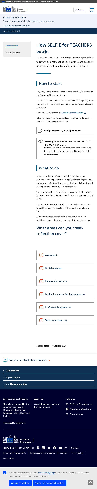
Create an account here (72, 112)
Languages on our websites (42, 452)
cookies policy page (46, 472)
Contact (74, 447)
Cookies (63, 452)
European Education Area (15, 399)
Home (5, 31)
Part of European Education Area (16, 25)
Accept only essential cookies (49, 483)
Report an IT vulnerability (14, 452)
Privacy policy (77, 452)
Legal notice (8, 458)
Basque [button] (81, 10)
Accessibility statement (14, 423)
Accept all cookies (20, 483)
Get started (15, 31)
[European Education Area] (16, 8)
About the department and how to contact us (46, 405)
